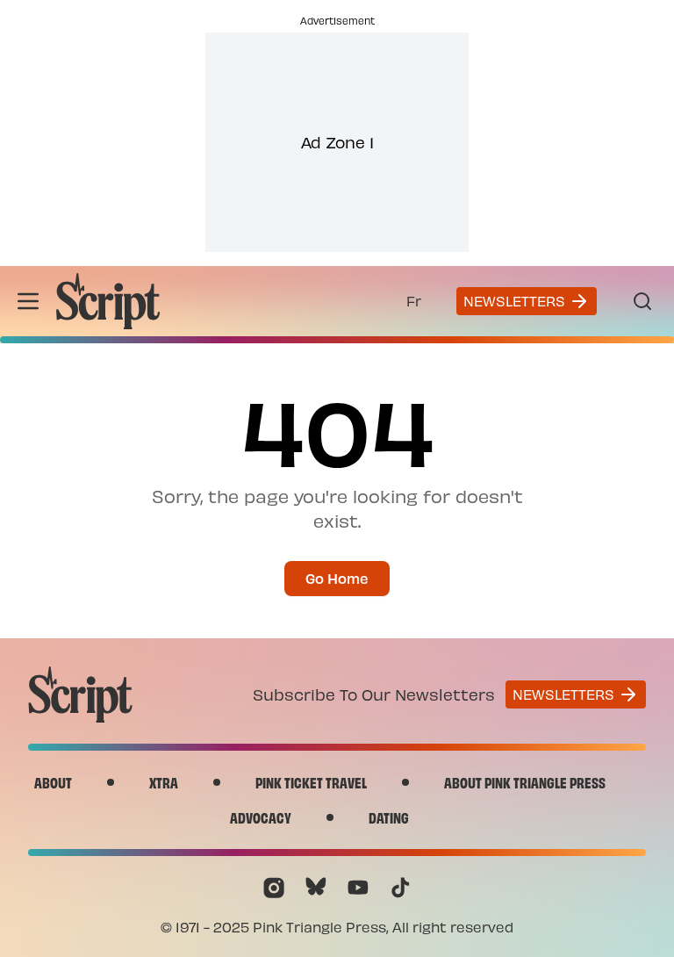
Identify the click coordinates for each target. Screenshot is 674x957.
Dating (389, 817)
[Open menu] (28, 301)
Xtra (163, 782)
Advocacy (260, 817)
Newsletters (514, 300)
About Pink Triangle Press (525, 782)
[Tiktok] (400, 887)
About (53, 782)
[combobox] (413, 301)
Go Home (337, 578)
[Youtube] (358, 887)
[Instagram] (273, 887)
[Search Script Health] (642, 301)
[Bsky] (315, 887)
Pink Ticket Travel (311, 782)
